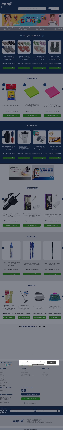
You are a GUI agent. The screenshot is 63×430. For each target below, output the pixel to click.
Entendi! (52, 362)
